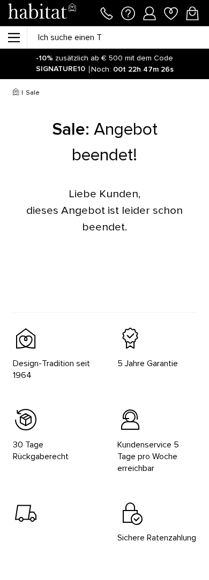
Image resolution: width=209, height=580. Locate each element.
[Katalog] (13, 37)
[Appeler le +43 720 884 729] (106, 12)
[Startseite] (42, 13)
